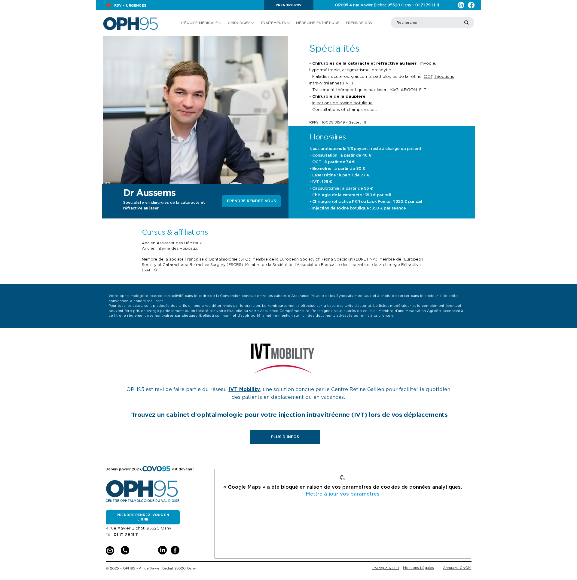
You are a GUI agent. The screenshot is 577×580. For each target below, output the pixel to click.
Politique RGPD (385, 568)
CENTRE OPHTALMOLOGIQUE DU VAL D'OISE (142, 500)
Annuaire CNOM (457, 568)
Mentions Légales (418, 568)
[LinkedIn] (461, 5)
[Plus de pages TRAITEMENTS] (288, 22)
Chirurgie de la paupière (338, 96)
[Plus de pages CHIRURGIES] (252, 22)
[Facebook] (471, 5)
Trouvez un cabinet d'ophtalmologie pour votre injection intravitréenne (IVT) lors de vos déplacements (289, 414)
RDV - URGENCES (130, 5)
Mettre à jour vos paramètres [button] (343, 494)
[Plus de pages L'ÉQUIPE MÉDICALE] (219, 22)
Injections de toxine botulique (342, 103)
